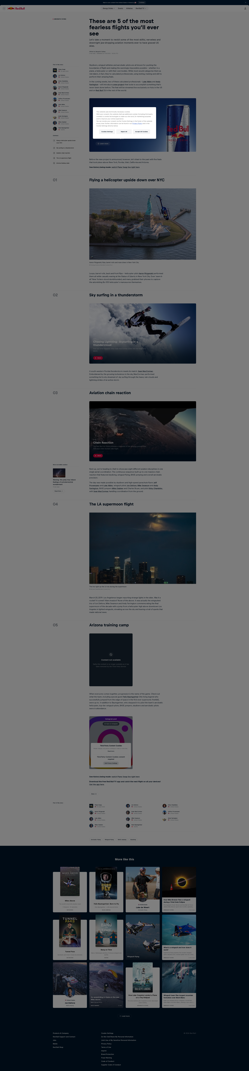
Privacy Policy (137, 123)
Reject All (124, 131)
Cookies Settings (107, 131)
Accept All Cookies (141, 131)
